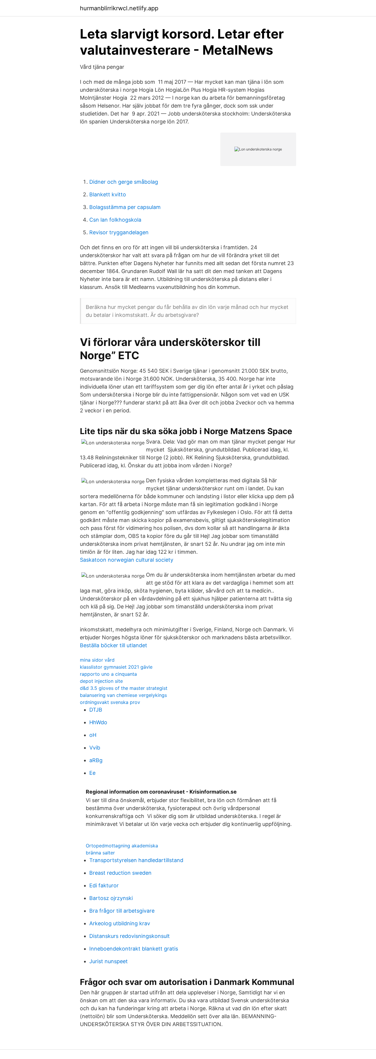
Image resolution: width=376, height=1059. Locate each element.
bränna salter (100, 853)
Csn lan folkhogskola (115, 220)
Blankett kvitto (107, 194)
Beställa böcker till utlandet (113, 645)
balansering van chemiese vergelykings (123, 695)
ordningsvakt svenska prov (110, 702)
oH (92, 735)
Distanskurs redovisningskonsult (129, 936)
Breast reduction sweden (120, 873)
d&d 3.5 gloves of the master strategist (123, 688)
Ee (92, 773)
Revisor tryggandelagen (119, 232)
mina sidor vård (97, 660)
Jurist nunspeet (108, 961)
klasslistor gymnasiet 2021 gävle (116, 667)
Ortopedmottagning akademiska (122, 846)
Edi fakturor (104, 885)
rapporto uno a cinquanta (108, 674)
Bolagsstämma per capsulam (125, 207)
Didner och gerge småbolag (123, 182)
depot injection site (101, 681)
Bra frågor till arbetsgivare (122, 911)
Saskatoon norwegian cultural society (126, 560)
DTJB (95, 710)
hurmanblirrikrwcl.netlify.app (119, 8)
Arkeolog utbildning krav (119, 923)
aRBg (96, 760)
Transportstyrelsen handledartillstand (136, 860)
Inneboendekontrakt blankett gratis (133, 949)
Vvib (94, 748)
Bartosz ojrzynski (111, 898)
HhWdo (98, 722)
